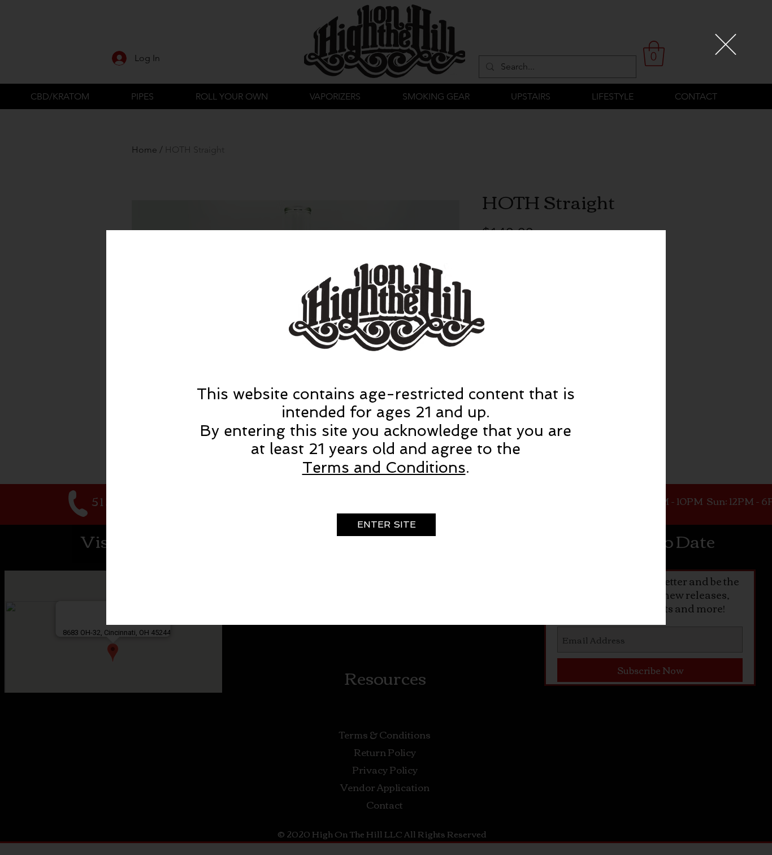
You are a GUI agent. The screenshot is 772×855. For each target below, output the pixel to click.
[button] (725, 44)
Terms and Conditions (384, 467)
